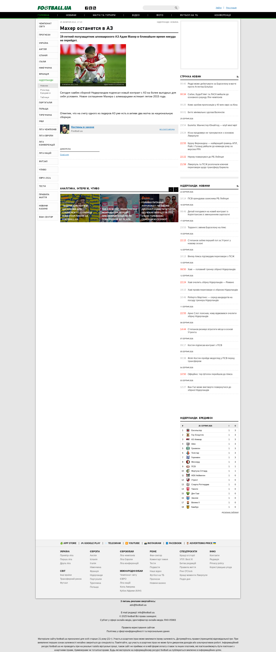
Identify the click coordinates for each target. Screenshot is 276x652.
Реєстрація (231, 8)
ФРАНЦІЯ (44, 74)
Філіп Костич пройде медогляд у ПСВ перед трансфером (211, 360)
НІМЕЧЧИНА (45, 68)
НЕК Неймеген (198, 475)
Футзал (64, 583)
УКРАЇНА (43, 43)
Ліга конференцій (129, 563)
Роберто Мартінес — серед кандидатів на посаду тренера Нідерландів (210, 299)
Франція (94, 571)
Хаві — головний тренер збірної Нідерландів (211, 269)
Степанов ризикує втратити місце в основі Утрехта (210, 331)
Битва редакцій (188, 563)
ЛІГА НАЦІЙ (45, 153)
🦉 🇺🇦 (201, 543)
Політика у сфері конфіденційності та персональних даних (138, 631)
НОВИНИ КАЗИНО (43, 207)
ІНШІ (41, 121)
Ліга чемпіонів (127, 555)
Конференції (223, 15)
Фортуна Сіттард (199, 471)
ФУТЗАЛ (43, 161)
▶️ (132, 543)
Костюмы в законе (82, 127)
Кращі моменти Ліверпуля (193, 575)
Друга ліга (65, 563)
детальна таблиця (230, 512)
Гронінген (195, 448)
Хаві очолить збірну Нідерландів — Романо (211, 282)
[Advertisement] (209, 44)
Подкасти (155, 567)
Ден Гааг (195, 493)
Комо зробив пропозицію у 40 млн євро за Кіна (213, 105)
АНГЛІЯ (43, 49)
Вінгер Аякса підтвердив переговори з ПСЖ (211, 256)
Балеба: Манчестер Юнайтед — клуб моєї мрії (212, 125)
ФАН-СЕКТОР (46, 217)
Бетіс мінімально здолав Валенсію (206, 112)
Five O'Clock (186, 571)
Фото (159, 15)
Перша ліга (66, 559)
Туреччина (95, 583)
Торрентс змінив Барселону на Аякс (207, 227)
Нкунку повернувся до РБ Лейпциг (206, 157)
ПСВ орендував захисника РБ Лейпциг (208, 198)
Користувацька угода (221, 567)
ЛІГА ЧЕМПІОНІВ (48, 129)
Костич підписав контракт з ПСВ (205, 345)
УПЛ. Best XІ (186, 559)
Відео (136, 15)
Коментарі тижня (159, 559)
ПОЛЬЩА (43, 109)
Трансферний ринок (70, 579)
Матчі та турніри (104, 15)
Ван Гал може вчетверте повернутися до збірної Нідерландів (209, 388)
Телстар (195, 453)
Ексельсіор (196, 430)
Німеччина (95, 567)
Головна (43, 15)
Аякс (193, 444)
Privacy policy (217, 563)
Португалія (96, 579)
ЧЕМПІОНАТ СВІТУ (45, 25)
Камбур (194, 507)
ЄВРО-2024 (45, 178)
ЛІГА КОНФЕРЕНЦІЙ (47, 143)
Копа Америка (127, 587)
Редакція (214, 559)
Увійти (219, 8)
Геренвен (195, 457)
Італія (93, 563)
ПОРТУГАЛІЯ (45, 103)
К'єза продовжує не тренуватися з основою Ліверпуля (211, 134)
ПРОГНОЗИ (45, 35)
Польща (94, 587)
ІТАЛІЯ (42, 62)
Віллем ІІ (195, 502)
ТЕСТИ (42, 186)
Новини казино (158, 583)
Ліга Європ (125, 559)
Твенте (194, 489)
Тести (153, 563)
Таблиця (44, 97)
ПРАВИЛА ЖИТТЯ (44, 196)
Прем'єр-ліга (66, 555)
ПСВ (193, 466)
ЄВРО (123, 579)
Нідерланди (96, 575)
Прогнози (155, 579)
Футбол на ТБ (189, 15)
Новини (71, 15)
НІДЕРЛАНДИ (46, 80)
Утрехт (194, 480)
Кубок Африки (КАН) (130, 590)
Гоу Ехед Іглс (197, 435)
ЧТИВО (42, 170)
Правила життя (188, 567)
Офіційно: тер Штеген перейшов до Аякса (210, 374)
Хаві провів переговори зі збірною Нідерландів (213, 290)
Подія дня (185, 579)
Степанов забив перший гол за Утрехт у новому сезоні (209, 242)
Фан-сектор (156, 555)
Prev (171, 189)
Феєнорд (195, 462)
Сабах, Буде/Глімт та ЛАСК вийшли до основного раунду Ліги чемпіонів (208, 96)
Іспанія (93, 559)
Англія (93, 555)
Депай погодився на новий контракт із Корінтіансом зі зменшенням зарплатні (209, 213)
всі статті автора (167, 129)
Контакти (214, 555)
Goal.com (64, 154)
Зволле (194, 498)
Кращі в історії (187, 555)
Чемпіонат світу (128, 575)
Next (176, 189)
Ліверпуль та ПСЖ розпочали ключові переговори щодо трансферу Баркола (208, 166)
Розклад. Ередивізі (45, 91)
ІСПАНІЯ (43, 55)
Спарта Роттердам (200, 484)
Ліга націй (125, 583)
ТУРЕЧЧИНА (45, 115)
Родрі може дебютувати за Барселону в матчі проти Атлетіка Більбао (212, 85)
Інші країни (66, 575)
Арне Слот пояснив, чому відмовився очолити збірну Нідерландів (212, 315)
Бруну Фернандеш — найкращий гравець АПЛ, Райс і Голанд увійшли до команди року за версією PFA (213, 146)
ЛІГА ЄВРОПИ (46, 136)
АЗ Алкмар (196, 439)
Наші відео (155, 571)
